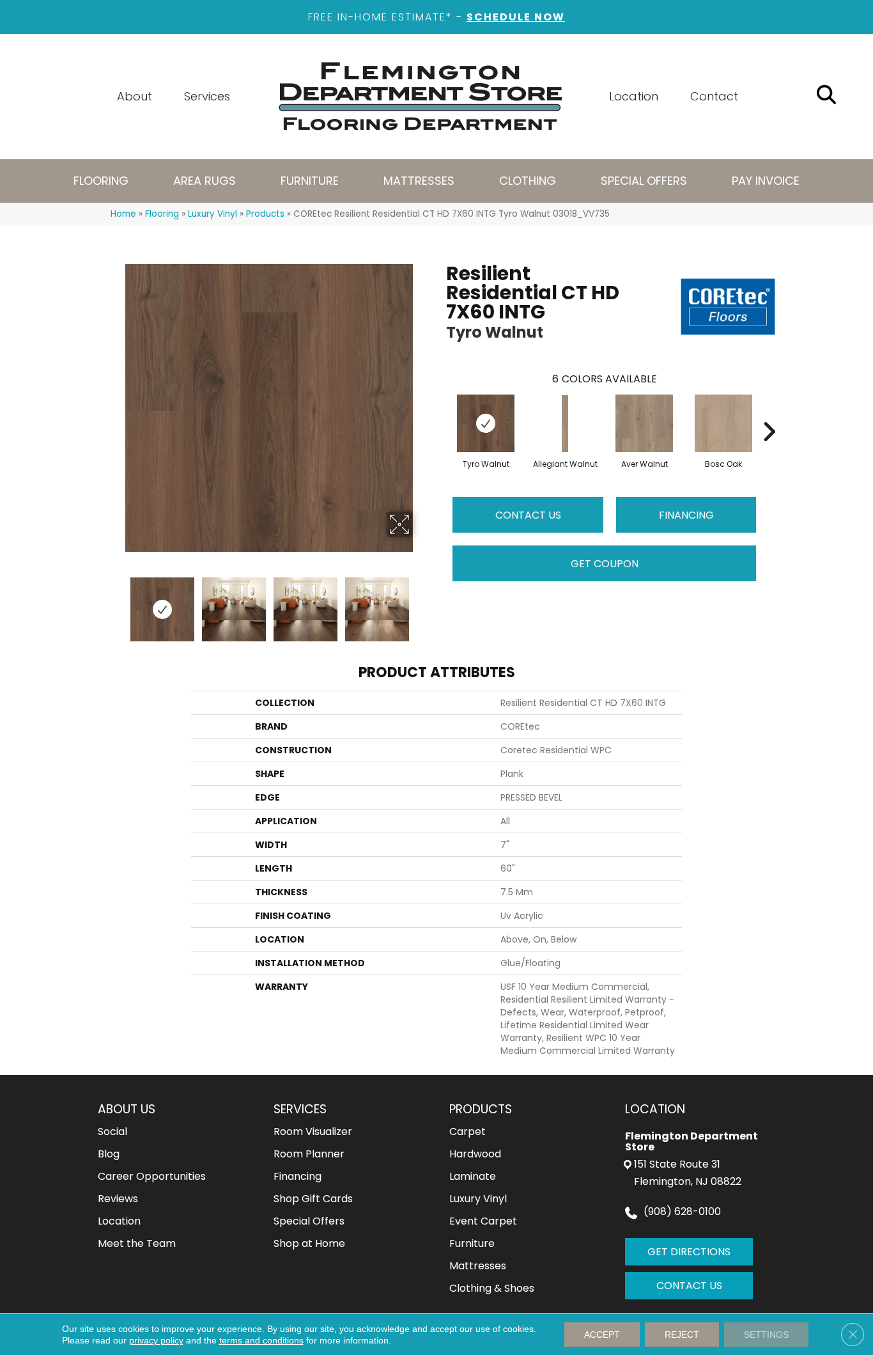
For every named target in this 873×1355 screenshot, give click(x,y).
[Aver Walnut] (644, 423)
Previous (117, 603)
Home (123, 214)
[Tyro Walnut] (486, 423)
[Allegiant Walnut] (565, 424)
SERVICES (300, 1109)
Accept (602, 1334)
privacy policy (156, 1340)
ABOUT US (126, 1109)
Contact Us (528, 515)
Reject (682, 1334)
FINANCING (686, 515)
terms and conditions (261, 1340)
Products (265, 214)
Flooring (162, 214)
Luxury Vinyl (212, 214)
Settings (766, 1334)
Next (420, 603)
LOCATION (655, 1109)
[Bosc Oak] (723, 423)
